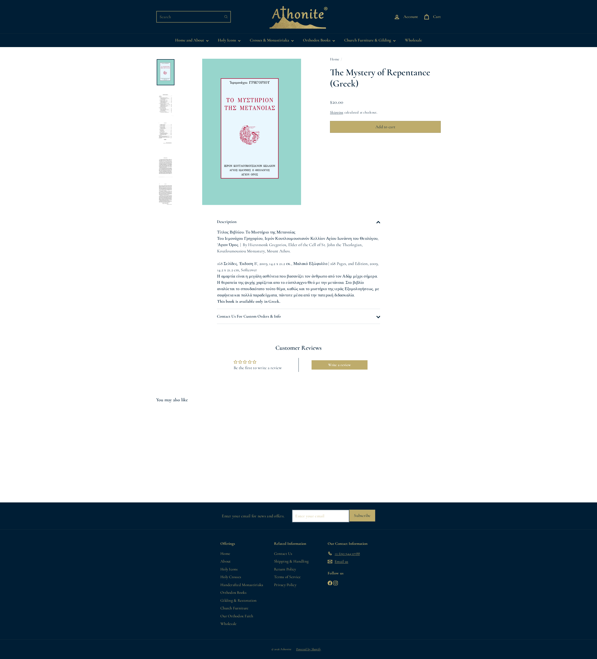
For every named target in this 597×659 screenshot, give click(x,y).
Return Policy (285, 569)
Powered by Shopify (308, 649)
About (225, 561)
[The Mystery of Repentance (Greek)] (178, 449)
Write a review (339, 365)
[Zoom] (251, 132)
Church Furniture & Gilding (368, 40)
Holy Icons (227, 40)
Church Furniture (234, 608)
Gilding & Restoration (238, 600)
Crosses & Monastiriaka (270, 40)
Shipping (336, 112)
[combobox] (193, 17)
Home (334, 59)
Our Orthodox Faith (236, 616)
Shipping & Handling (291, 561)
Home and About (190, 40)
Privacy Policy (285, 584)
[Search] (226, 17)
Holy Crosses (230, 576)
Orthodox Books (317, 40)
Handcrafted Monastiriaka (241, 584)
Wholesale (413, 40)
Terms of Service (287, 576)
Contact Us (283, 553)
